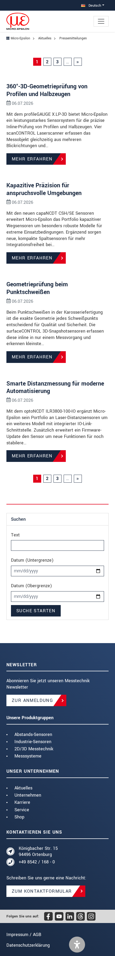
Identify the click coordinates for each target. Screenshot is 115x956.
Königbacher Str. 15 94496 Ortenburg (38, 851)
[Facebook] (48, 916)
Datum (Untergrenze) (32, 560)
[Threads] (80, 916)
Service (21, 810)
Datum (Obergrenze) (31, 586)
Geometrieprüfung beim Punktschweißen (37, 288)
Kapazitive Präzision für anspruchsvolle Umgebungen (44, 189)
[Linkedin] (70, 916)
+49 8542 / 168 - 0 (37, 862)
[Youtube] (59, 916)
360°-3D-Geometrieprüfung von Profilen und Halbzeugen (46, 90)
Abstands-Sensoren (33, 734)
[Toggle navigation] (101, 21)
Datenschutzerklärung (28, 945)
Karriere (22, 802)
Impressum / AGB (23, 935)
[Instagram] (91, 916)
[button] (77, 945)
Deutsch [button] (94, 5)
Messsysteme (27, 756)
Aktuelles (23, 788)
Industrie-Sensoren (32, 741)
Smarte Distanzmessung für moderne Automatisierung (55, 387)
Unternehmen (27, 795)
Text (15, 535)
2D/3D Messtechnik (33, 749)
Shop (19, 817)
